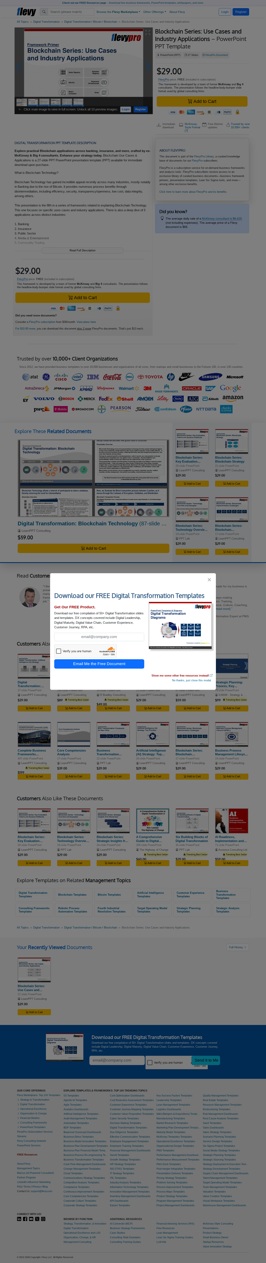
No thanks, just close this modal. (192, 680)
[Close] (209, 579)
